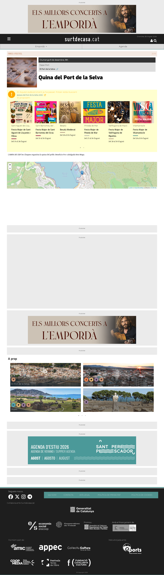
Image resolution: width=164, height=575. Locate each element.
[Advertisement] (82, 206)
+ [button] (10, 164)
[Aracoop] (39, 526)
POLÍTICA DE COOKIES (141, 495)
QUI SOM (52, 495)
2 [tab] (84, 147)
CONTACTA (68, 495)
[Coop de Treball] (68, 526)
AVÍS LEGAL (84, 495)
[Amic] (22, 548)
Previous (12, 125)
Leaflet (131, 188)
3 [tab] (85, 415)
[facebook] (10, 498)
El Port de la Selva (47, 69)
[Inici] (82, 38)
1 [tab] (80, 147)
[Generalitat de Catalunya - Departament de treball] (96, 529)
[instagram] (23, 498)
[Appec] (50, 548)
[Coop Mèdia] (22, 563)
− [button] (10, 168)
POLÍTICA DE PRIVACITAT (109, 495)
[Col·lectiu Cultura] (79, 548)
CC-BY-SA (153, 188)
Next (152, 125)
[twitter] (17, 498)
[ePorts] (132, 548)
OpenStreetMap (139, 188)
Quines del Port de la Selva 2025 (30, 95)
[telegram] (29, 498)
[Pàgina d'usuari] (151, 41)
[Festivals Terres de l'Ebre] (50, 563)
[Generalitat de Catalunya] (82, 511)
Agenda (123, 46)
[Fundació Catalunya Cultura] (79, 563)
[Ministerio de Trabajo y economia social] (124, 529)
